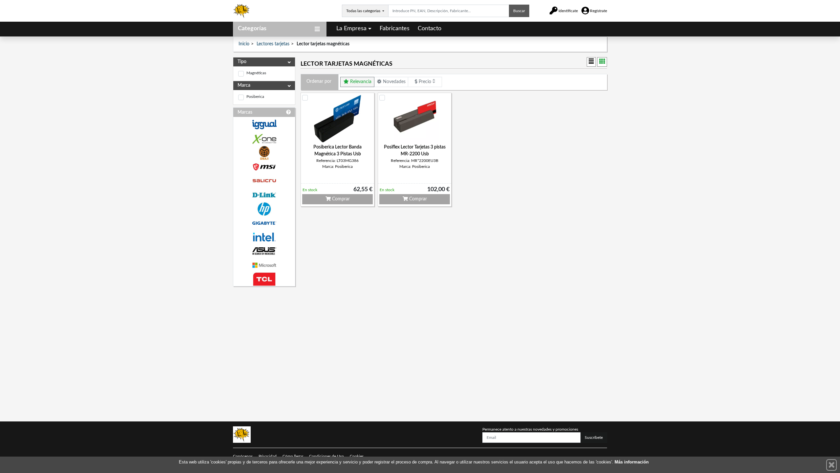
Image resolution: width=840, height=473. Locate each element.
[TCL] (264, 279)
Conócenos (243, 456)
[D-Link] (264, 195)
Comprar (340, 199)
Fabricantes (395, 29)
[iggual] (264, 124)
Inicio (244, 44)
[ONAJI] (264, 153)
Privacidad (268, 456)
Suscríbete (594, 437)
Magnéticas (256, 73)
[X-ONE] (264, 139)
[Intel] (264, 237)
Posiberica (255, 97)
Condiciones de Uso (326, 456)
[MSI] (264, 167)
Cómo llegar (293, 456)
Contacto (429, 29)
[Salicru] (264, 181)
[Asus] (264, 251)
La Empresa (351, 29)
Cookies (357, 456)
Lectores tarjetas (273, 44)
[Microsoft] (264, 265)
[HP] (264, 209)
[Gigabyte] (264, 223)
